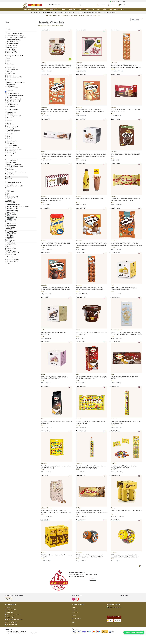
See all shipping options (109, 12)
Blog (122, 9)
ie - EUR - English (11, 624)
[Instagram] (73, 599)
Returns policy (10, 612)
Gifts (93, 9)
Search (66, 5)
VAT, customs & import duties (14, 614)
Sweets (63, 9)
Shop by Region (114, 9)
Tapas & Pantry (54, 9)
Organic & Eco (72, 9)
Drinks (105, 9)
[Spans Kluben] (27, 5)
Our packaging (10, 617)
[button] (71, 30)
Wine (98, 9)
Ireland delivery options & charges (15, 619)
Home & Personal (84, 9)
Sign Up (8, 599)
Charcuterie (37, 9)
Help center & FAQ (11, 609)
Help (124, 1)
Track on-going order (12, 622)
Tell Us (93, 579)
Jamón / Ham (27, 9)
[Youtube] (77, 599)
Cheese (45, 9)
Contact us (9, 607)
